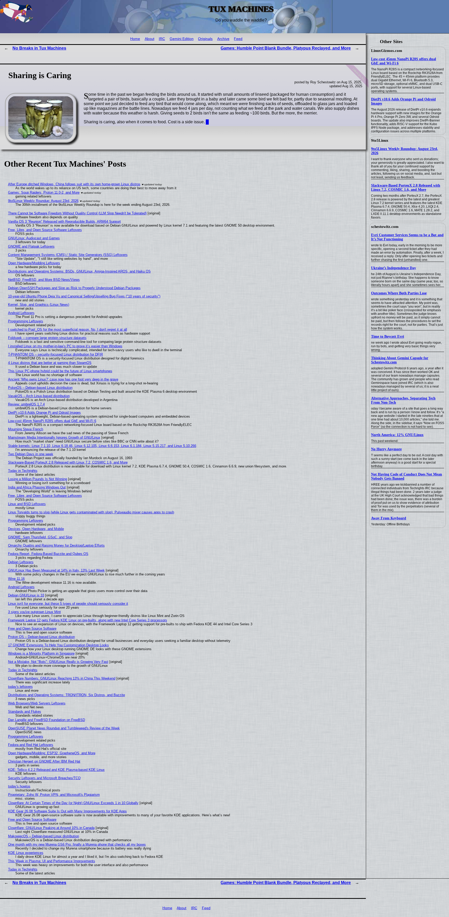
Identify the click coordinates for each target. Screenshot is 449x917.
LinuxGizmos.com (386, 51)
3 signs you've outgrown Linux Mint (34, 612)
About (149, 39)
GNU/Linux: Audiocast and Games (34, 238)
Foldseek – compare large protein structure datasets (47, 338)
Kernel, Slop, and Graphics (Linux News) (38, 305)
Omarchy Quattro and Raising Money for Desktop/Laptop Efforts (56, 545)
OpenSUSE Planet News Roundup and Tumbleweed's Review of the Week (64, 728)
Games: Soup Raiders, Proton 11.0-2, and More (44, 192)
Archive (223, 39)
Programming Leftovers (25, 321)
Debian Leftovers (21, 562)
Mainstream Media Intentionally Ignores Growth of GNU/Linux (54, 437)
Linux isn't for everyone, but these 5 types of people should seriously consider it (68, 604)
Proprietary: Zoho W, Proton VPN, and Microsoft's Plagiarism (54, 795)
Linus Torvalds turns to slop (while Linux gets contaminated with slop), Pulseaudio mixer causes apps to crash (91, 512)
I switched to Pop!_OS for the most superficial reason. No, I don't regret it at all (67, 329)
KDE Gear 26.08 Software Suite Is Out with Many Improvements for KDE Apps (67, 811)
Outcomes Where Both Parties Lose (399, 293)
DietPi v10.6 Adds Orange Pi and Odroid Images (44, 413)
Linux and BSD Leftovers (27, 504)
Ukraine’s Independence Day (393, 268)
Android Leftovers (21, 313)
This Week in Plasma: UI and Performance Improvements (51, 861)
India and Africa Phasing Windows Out (37, 487)
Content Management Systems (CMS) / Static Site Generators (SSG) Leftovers (68, 255)
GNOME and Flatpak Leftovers (31, 246)
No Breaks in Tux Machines (39, 48)
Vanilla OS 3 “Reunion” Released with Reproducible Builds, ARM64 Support (64, 221)
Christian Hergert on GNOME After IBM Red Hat (44, 761)
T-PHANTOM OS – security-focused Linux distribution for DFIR (55, 354)
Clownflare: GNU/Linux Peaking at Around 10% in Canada (51, 828)
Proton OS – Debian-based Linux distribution (41, 637)
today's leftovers (20, 687)
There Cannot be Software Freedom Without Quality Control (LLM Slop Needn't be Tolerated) (77, 213)
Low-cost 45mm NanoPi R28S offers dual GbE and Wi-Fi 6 (52, 421)
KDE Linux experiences (25, 853)
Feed (238, 39)
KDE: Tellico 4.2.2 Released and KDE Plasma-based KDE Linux (56, 770)
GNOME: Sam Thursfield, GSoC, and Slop (40, 537)
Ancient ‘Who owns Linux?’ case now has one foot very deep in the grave (63, 379)
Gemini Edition (182, 39)
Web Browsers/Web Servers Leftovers (36, 703)
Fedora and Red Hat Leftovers (30, 745)
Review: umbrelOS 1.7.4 (26, 404)
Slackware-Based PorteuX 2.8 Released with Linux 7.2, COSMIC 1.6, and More (405, 188)
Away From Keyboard (388, 518)
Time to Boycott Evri (387, 336)
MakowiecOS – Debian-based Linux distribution (43, 836)
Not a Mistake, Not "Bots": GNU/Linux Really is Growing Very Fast (58, 662)
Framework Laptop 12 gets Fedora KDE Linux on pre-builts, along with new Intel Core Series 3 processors (87, 620)
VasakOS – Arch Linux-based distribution (39, 396)
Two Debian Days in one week (30, 454)
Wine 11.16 (16, 579)
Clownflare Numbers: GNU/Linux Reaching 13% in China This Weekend (61, 678)
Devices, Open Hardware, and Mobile (36, 529)
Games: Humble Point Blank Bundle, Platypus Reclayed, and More (286, 48)
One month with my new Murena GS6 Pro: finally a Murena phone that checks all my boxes (77, 844)
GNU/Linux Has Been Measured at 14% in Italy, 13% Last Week (56, 570)
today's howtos (19, 786)
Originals (205, 39)
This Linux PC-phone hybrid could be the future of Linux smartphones (60, 371)
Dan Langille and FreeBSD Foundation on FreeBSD (46, 720)
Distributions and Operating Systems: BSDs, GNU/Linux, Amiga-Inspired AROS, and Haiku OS (79, 271)
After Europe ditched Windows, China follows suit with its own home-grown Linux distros (74, 184)
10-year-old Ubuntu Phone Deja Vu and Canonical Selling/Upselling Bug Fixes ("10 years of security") (84, 296)
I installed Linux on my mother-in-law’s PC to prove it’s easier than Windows (65, 346)
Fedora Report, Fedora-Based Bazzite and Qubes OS (48, 554)
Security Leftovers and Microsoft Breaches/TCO (44, 778)
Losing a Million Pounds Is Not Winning (37, 479)
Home (135, 39)
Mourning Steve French (25, 429)
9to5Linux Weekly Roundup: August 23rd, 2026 (43, 201)
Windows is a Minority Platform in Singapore (41, 653)
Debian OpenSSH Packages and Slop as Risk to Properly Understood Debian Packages (74, 288)
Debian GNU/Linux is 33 (26, 595)
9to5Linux (379, 140)
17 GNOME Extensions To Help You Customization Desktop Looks (58, 645)
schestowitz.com (385, 227)
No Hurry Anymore (386, 449)
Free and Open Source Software (32, 628)
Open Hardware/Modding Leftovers (34, 263)
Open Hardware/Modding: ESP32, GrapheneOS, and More (51, 753)
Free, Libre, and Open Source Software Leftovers (45, 230)
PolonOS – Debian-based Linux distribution (40, 388)
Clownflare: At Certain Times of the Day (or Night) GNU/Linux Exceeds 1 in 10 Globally (73, 803)
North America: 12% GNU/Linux (397, 435)
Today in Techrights (22, 471)
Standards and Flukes (24, 712)
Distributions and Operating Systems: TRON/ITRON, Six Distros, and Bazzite (66, 695)
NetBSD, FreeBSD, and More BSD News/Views (44, 280)
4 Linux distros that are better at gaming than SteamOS (49, 363)
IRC (162, 39)
